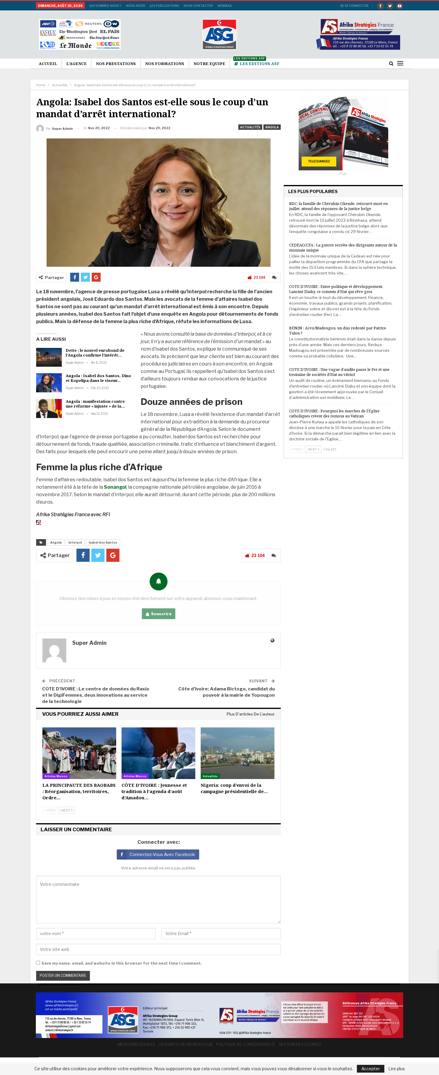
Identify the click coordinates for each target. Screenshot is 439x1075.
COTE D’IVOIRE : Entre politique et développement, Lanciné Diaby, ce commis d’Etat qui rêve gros (336, 289)
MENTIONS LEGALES (137, 1044)
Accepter (370, 1068)
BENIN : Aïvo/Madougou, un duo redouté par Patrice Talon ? (337, 330)
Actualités (250, 127)
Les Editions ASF (257, 62)
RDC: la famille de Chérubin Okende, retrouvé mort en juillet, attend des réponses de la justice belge (338, 206)
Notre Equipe (209, 63)
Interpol (75, 542)
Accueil (48, 63)
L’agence (76, 63)
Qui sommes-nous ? (105, 5)
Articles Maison (55, 776)
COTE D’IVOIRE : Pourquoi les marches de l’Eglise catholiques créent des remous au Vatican (334, 413)
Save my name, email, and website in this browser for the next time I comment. (122, 963)
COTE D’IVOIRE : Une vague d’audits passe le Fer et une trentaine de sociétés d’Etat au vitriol (339, 372)
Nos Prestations (116, 63)
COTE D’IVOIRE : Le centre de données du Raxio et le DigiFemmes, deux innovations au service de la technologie (95, 695)
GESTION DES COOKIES (299, 1044)
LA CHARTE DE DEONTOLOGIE (185, 1044)
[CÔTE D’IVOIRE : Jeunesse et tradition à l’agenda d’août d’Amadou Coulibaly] (158, 753)
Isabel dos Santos (103, 542)
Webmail (224, 5)
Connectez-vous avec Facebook (162, 854)
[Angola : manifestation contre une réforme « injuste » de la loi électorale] (49, 408)
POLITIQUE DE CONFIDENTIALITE (246, 1044)
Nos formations (164, 63)
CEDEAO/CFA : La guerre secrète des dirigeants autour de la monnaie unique (343, 247)
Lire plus (396, 1069)
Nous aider (135, 5)
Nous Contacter (198, 5)
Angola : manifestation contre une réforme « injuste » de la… (95, 404)
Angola (272, 127)
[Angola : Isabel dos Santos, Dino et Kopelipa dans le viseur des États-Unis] (49, 382)
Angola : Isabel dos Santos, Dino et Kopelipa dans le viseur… (98, 378)
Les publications (164, 5)
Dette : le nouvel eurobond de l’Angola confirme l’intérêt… (95, 353)
